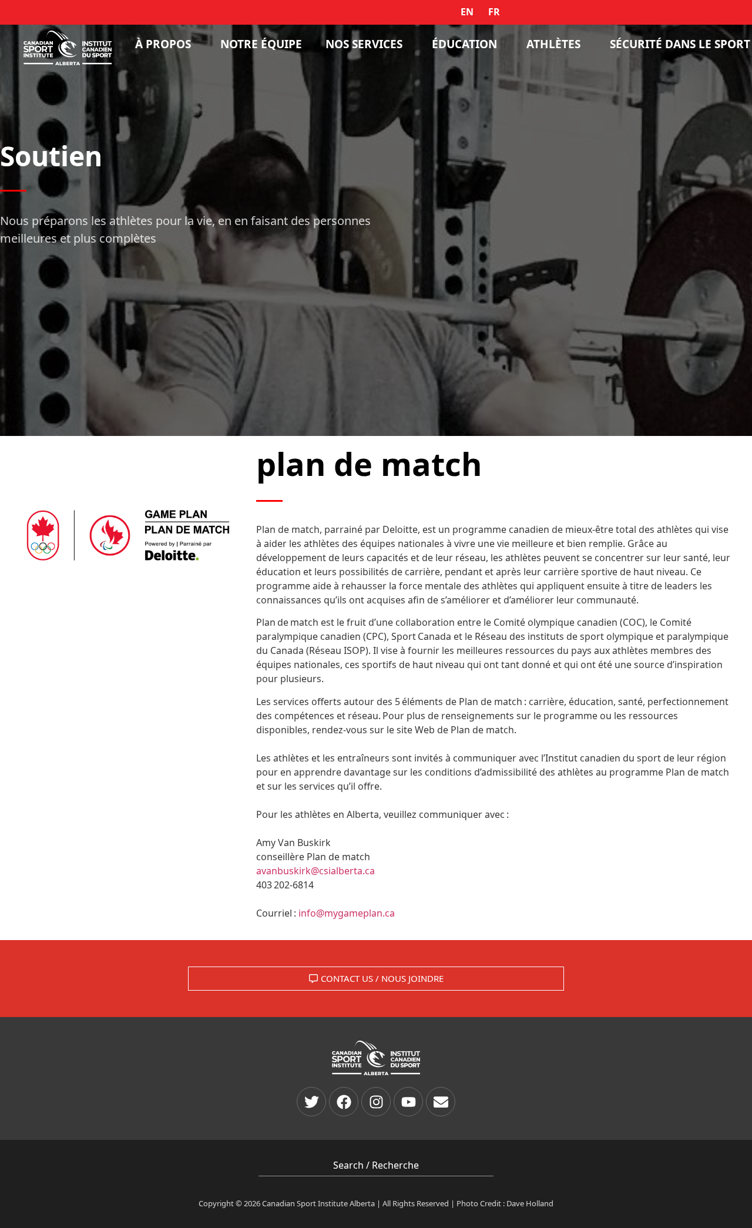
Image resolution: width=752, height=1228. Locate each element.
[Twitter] (311, 1101)
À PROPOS (163, 44)
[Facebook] (343, 1101)
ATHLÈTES (553, 44)
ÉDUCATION (464, 44)
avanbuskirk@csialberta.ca (315, 870)
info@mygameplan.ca (346, 913)
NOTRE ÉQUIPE (261, 44)
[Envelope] (440, 1101)
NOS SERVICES (363, 44)
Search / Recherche (376, 1165)
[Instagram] (376, 1101)
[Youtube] (408, 1101)
